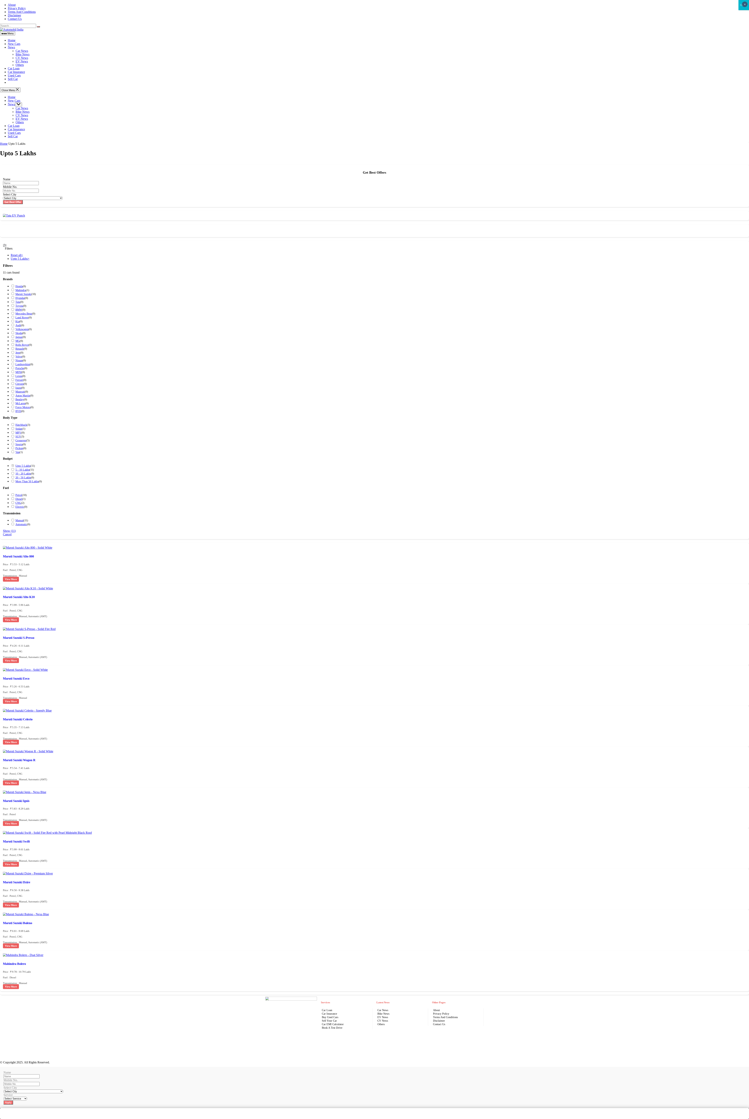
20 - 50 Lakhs (23, 477)
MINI (18, 372)
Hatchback (21, 424)
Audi (18, 325)
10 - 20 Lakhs (23, 473)
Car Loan (14, 68)
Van (17, 452)
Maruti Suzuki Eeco (16, 678)
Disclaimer (14, 15)
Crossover (20, 440)
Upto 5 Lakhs (22, 465)
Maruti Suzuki (23, 294)
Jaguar (18, 337)
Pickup (19, 448)
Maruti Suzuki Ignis (16, 801)
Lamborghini (22, 364)
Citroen (19, 383)
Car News (22, 50)
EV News (22, 61)
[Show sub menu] (18, 104)
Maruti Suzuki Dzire (16, 882)
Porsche (19, 368)
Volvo (18, 356)
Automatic (21, 524)
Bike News (22, 54)
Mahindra (20, 290)
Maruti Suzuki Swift (16, 841)
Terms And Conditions (22, 11)
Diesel (18, 499)
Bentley (19, 399)
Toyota (19, 305)
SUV (18, 436)
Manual (19, 520)
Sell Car (13, 79)
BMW (18, 309)
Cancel (7, 534)
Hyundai (20, 298)
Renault (19, 348)
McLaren (20, 403)
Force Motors (22, 407)
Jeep (17, 352)
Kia (17, 321)
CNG (18, 502)
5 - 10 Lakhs (22, 469)
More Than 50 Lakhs (27, 481)
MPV (18, 432)
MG (17, 341)
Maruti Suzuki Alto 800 (18, 556)
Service (8, 1095)
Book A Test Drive (332, 1027)
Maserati (20, 391)
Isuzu (18, 387)
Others (20, 65)
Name (6, 179)
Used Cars (14, 75)
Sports (18, 444)
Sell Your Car (329, 1020)
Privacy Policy (17, 8)
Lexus (18, 376)
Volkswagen (21, 329)
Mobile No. (10, 186)
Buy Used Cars (330, 1017)
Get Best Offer (12, 202)
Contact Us (15, 18)
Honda (19, 286)
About (12, 4)
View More (11, 579)
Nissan (19, 360)
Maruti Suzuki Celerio (18, 719)
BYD (18, 411)
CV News (22, 58)
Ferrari (19, 380)
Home (11, 40)
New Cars (14, 43)
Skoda (18, 333)
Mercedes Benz (23, 313)
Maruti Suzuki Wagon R (19, 760)
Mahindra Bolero (14, 963)
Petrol (18, 495)
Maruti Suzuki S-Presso (18, 637)
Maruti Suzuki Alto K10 (19, 597)
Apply (8, 1102)
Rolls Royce (22, 344)
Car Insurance (16, 72)
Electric (19, 506)
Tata (17, 301)
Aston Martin (22, 395)
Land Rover (21, 317)
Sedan (18, 428)
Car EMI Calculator (333, 1024)
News (11, 47)
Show (9, 530)
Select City (9, 194)
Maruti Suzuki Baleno (17, 923)
